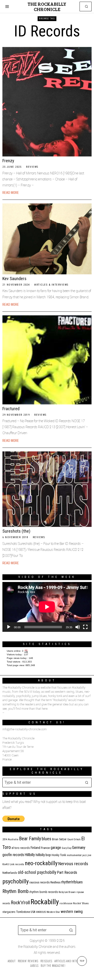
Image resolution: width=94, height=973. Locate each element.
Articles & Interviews (51, 284)
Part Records (67, 872)
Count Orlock (74, 839)
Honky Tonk (59, 855)
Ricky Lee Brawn (67, 892)
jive (89, 855)
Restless (55, 882)
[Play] (8, 627)
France (45, 848)
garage (56, 847)
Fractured (11, 408)
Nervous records (73, 863)
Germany (78, 847)
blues (46, 838)
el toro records (21, 848)
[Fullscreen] (85, 627)
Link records (17, 864)
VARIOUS (41, 912)
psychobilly (15, 881)
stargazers (8, 912)
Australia (13, 839)
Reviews (32, 166)
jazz (84, 855)
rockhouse (66, 903)
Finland (35, 848)
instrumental (74, 855)
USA (33, 912)
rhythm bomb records (43, 892)
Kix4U (5, 864)
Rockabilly (45, 902)
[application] (47, 607)
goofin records (13, 855)
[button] (87, 6)
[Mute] (77, 627)
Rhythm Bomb (15, 891)
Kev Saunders (14, 278)
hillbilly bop (43, 855)
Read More (10, 193)
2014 (4, 839)
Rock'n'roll (20, 902)
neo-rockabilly (41, 863)
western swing (72, 911)
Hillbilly (30, 855)
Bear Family (30, 838)
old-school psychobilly (37, 872)
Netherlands (9, 873)
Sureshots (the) (16, 531)
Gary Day (66, 848)
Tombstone (23, 912)
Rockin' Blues (81, 903)
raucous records (39, 882)
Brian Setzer (59, 839)
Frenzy (8, 160)
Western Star (53, 912)
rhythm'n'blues (72, 882)
